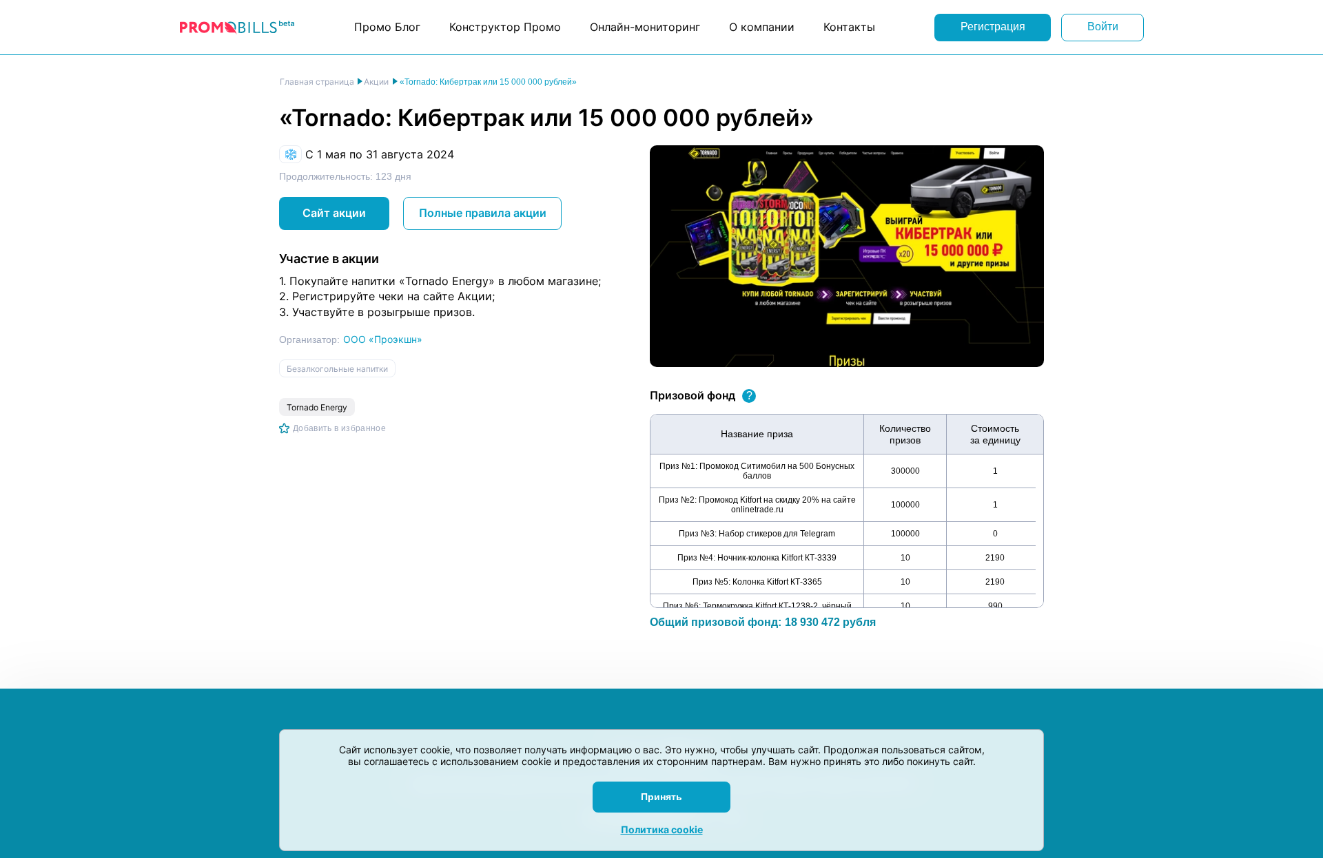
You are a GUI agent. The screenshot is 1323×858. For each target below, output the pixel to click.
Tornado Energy (317, 407)
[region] (846, 511)
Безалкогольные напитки (337, 369)
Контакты (849, 27)
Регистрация (993, 26)
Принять (661, 796)
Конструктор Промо (505, 27)
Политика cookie (662, 829)
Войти (1102, 26)
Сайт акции (334, 213)
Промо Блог (387, 27)
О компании (761, 27)
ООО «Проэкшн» (382, 339)
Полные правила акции (482, 213)
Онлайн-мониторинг (645, 27)
